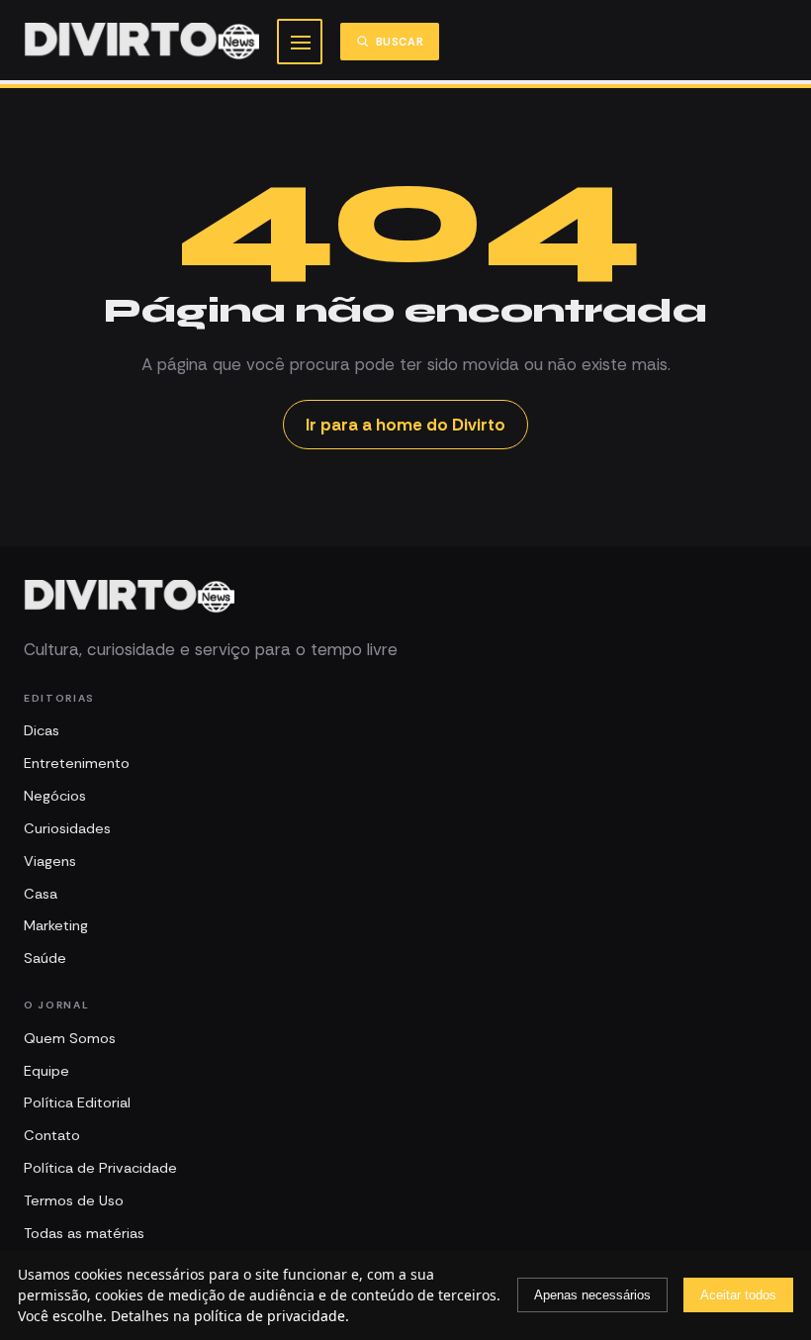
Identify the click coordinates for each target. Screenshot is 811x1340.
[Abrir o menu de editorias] (299, 41)
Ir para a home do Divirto (405, 424)
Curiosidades (67, 828)
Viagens (50, 861)
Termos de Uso (74, 1200)
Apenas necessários (592, 1295)
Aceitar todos (738, 1295)
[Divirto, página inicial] (141, 41)
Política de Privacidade (100, 1168)
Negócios (55, 796)
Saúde (45, 958)
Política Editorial (77, 1102)
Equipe (46, 1071)
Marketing (56, 925)
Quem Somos (70, 1038)
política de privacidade (269, 1315)
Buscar (400, 41)
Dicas (41, 730)
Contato (52, 1135)
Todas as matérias (84, 1233)
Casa (40, 894)
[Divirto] (129, 597)
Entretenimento (77, 763)
